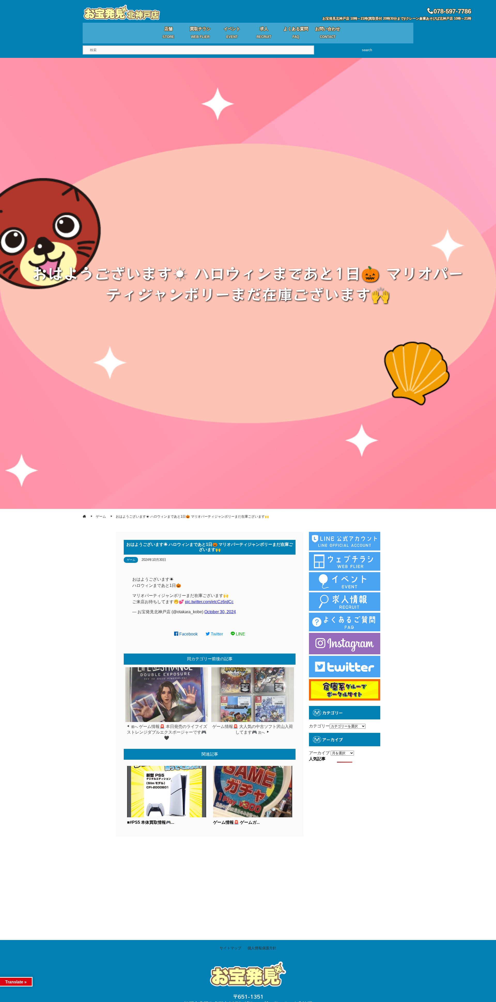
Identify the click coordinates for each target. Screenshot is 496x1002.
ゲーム (131, 559)
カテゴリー (319, 726)
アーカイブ (319, 753)
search (367, 50)
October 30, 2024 (220, 612)
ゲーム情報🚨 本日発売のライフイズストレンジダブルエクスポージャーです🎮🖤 (167, 732)
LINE (240, 634)
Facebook (188, 634)
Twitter (216, 634)
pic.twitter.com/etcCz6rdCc (209, 602)
